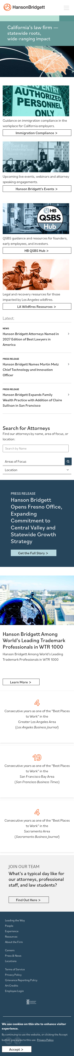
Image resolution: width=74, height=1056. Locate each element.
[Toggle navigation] (66, 8)
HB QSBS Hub (34, 250)
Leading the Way (15, 920)
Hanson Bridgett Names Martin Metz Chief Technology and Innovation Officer (31, 369)
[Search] (68, 461)
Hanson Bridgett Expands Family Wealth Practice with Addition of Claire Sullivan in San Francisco (32, 400)
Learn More (19, 682)
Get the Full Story (31, 553)
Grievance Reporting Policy (21, 980)
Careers (10, 950)
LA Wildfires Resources (35, 306)
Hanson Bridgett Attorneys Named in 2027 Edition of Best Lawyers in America (31, 339)
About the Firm (14, 942)
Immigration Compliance (35, 133)
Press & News (13, 955)
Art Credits (11, 985)
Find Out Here (26, 900)
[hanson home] (24, 7)
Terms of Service (15, 969)
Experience (11, 931)
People (9, 925)
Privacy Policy (13, 974)
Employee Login (14, 991)
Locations (11, 961)
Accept (14, 1049)
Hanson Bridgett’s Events (35, 189)
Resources (11, 936)
